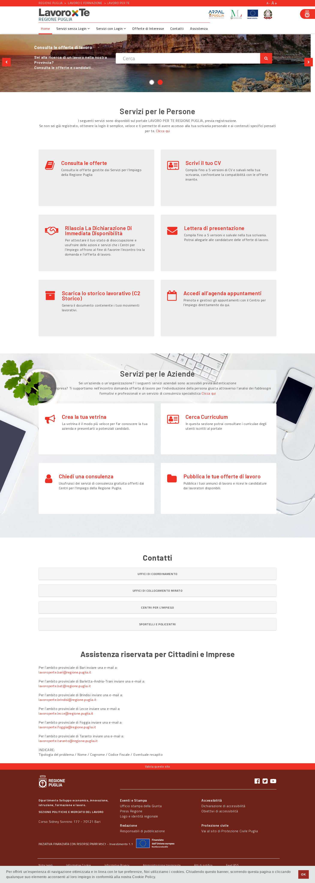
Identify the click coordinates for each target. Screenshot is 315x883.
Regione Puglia (50, 3)
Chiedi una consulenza (86, 476)
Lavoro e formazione (85, 3)
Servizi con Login (110, 28)
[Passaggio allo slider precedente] (6, 62)
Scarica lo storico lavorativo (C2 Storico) (101, 295)
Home (45, 28)
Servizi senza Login (71, 28)
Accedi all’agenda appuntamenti (222, 293)
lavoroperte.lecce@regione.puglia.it (66, 713)
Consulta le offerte (84, 163)
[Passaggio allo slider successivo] (308, 62)
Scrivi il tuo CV (203, 163)
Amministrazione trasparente (162, 865)
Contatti (177, 28)
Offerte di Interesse (148, 28)
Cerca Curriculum (207, 416)
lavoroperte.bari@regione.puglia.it (65, 672)
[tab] (157, 574)
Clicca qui (163, 130)
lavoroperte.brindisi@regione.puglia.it (68, 699)
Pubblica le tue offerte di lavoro (222, 476)
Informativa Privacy (117, 865)
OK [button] (303, 874)
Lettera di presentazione (214, 228)
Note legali (46, 865)
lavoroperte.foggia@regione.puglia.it (67, 727)
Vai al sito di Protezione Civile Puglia (229, 831)
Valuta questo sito (157, 766)
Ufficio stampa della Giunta (141, 805)
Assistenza (199, 28)
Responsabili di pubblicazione (142, 831)
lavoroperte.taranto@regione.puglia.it (68, 740)
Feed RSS (232, 865)
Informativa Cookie (78, 865)
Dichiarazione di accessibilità (223, 805)
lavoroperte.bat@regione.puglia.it (65, 686)
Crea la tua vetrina (84, 416)
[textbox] (192, 58)
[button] (157, 573)
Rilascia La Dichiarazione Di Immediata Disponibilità (98, 230)
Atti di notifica (203, 865)
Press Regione (131, 811)
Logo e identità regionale (139, 816)
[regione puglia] (307, 14)
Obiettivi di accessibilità (219, 811)
